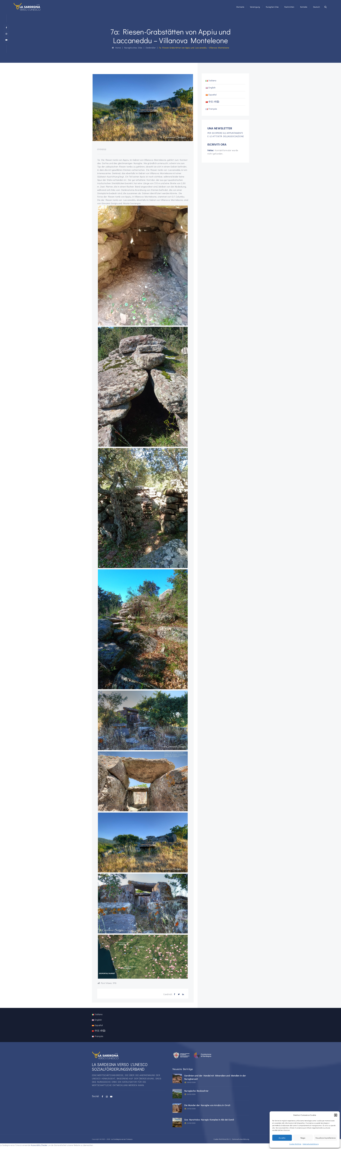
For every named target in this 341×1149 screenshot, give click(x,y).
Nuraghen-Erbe (272, 7)
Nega (303, 1137)
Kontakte (303, 7)
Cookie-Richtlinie (295, 1144)
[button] (335, 1115)
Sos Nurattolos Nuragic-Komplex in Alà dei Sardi (209, 1119)
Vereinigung (255, 7)
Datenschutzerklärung (311, 1144)
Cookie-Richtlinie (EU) (221, 1139)
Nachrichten (289, 7)
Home (117, 47)
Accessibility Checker (39, 1145)
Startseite (240, 7)
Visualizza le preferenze (325, 1137)
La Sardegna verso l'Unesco (121, 1139)
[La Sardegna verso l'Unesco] (27, 6)
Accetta (282, 1137)
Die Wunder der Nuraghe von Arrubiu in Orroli (207, 1105)
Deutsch (316, 7)
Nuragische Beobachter (196, 1090)
